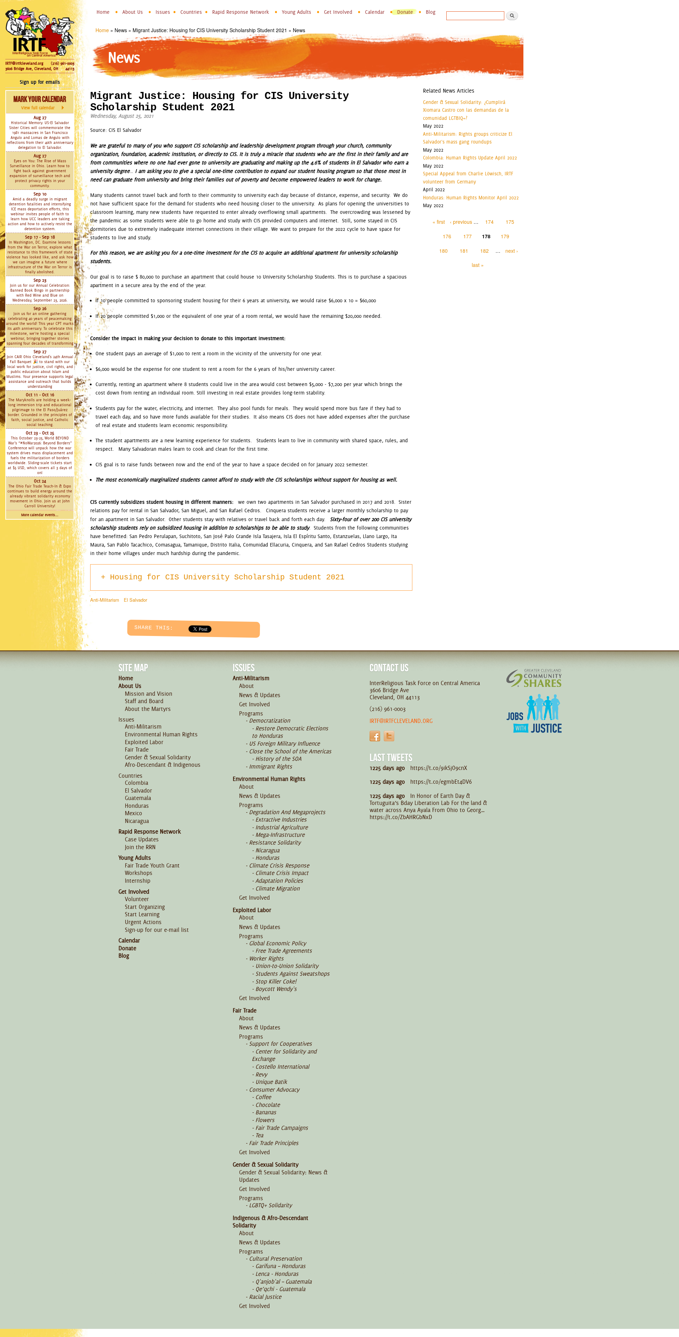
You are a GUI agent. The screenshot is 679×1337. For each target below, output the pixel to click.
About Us (132, 12)
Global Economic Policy (277, 943)
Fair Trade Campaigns (281, 1127)
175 (510, 221)
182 (484, 250)
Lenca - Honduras (276, 1273)
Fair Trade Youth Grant (152, 865)
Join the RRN (140, 847)
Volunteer (137, 899)
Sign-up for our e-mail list (157, 929)
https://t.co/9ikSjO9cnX (438, 767)
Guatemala (138, 797)
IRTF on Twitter (389, 736)
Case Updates (142, 839)
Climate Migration (277, 888)
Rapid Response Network (240, 12)
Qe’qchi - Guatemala (280, 1288)
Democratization (269, 720)
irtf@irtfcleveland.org (401, 720)
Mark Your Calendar (39, 102)
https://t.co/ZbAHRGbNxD (401, 817)
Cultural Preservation (275, 1258)
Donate (405, 12)
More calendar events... (39, 515)
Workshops (138, 872)
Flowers (264, 1119)
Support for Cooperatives (280, 1043)
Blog (430, 12)
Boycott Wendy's (276, 988)
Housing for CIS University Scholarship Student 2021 (227, 577)
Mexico (133, 813)
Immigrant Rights (270, 766)
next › (511, 250)
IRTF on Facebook (375, 736)
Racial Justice (265, 1296)
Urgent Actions (143, 922)
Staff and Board (144, 701)
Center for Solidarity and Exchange (284, 1055)
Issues (163, 12)
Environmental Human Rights (161, 734)
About (246, 685)
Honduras (137, 805)
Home (103, 12)
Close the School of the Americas (290, 751)
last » (478, 264)
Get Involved (338, 12)
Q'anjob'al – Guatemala (283, 1281)
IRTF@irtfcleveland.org (24, 63)
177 (467, 236)
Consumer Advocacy (274, 1089)
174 (489, 221)
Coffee (263, 1096)
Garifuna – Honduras (280, 1265)
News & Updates (259, 695)
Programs (251, 713)
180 (443, 250)
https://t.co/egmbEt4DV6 (441, 781)
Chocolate (267, 1104)
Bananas (265, 1112)
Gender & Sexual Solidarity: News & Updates (283, 1176)
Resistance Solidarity (275, 842)
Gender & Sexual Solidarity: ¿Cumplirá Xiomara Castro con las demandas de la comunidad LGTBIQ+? (466, 110)
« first (439, 221)
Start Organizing (145, 906)
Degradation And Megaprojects (287, 812)
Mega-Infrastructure (279, 834)
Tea (259, 1135)
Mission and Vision (148, 693)
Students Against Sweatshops (292, 973)
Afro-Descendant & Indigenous (163, 764)
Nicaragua (137, 820)
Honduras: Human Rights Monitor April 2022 (471, 197)
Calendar (374, 12)
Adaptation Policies (279, 880)
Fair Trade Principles (273, 1142)
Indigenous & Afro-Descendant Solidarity (270, 1221)
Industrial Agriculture (281, 827)
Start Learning (142, 914)
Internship (137, 880)
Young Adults (296, 12)
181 (464, 250)
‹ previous (461, 221)
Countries (191, 12)
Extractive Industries (281, 819)
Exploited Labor (144, 742)
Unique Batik (271, 1081)
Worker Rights (266, 958)
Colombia (136, 782)
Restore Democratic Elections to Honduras (290, 732)
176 (447, 236)
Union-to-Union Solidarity (286, 965)
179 (505, 236)
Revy (261, 1074)
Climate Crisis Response (279, 865)
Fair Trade (137, 749)
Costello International (282, 1066)
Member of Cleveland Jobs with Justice (534, 722)
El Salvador (135, 599)
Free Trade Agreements (283, 950)
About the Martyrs (148, 708)
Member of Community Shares (534, 678)
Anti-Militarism (104, 599)
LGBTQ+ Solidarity (270, 1205)
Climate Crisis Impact (281, 872)
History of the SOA (278, 758)
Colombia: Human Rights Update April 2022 (470, 157)
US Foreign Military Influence (284, 743)
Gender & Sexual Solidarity (158, 757)
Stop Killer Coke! (275, 981)
